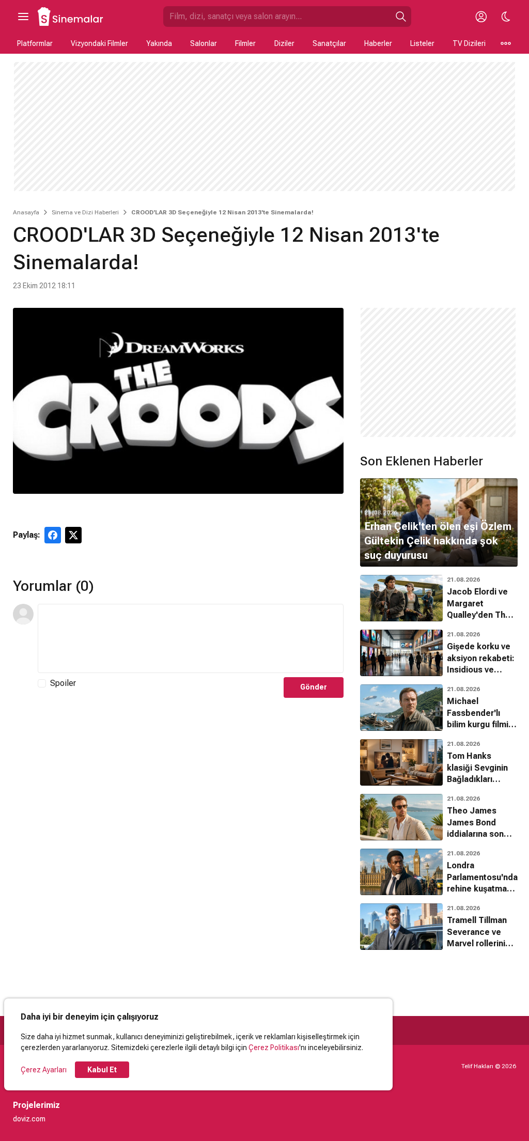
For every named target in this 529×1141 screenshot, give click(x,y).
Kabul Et (102, 1070)
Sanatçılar (329, 43)
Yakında (159, 43)
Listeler (422, 43)
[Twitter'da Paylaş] (73, 535)
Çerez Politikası (273, 1047)
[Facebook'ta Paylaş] (52, 535)
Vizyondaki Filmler (99, 43)
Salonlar (203, 43)
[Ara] (401, 16)
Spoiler (63, 683)
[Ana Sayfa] (71, 16)
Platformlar (35, 43)
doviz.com (29, 1119)
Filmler (245, 43)
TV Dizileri (469, 43)
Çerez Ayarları (44, 1070)
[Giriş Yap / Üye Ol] (481, 16)
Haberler (378, 43)
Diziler (284, 43)
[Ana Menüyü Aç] (23, 16)
